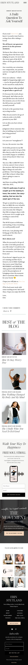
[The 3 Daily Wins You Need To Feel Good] (14, 413)
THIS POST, (14, 34)
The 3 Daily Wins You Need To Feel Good (12, 430)
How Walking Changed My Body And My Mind (13, 396)
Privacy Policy (14, 662)
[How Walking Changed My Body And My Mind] (14, 379)
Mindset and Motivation (14, 11)
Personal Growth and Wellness (11, 392)
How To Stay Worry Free (11, 361)
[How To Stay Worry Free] (14, 344)
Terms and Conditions (14, 656)
